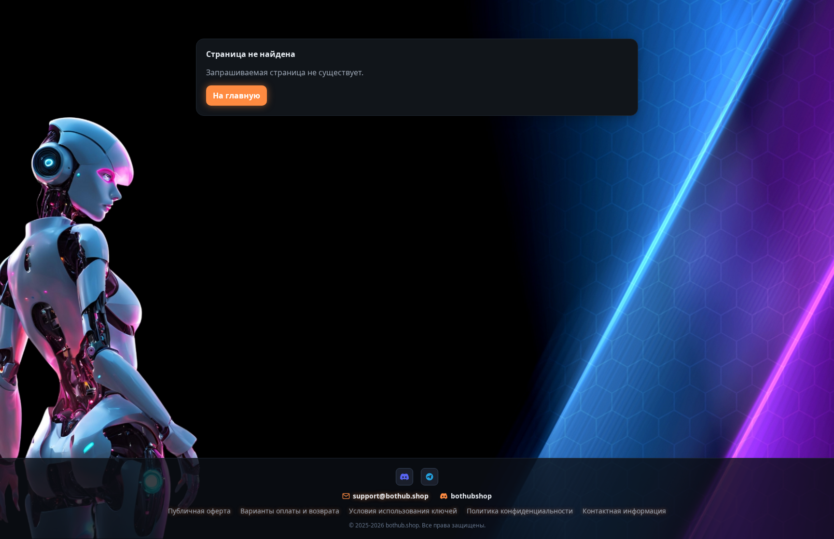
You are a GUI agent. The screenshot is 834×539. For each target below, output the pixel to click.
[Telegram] (429, 476)
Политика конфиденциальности (520, 510)
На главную (236, 95)
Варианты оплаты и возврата (289, 510)
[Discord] (404, 476)
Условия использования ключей (403, 510)
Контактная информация (624, 510)
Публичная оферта (199, 510)
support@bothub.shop (391, 495)
